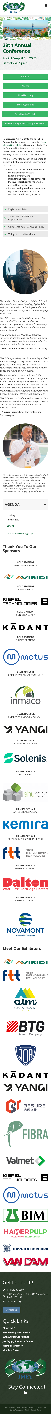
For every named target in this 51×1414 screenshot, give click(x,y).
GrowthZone (36, 1410)
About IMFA (9, 1327)
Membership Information (16, 1332)
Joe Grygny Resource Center (18, 1341)
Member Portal (11, 1350)
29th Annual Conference (16, 1336)
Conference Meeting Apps (20, 533)
